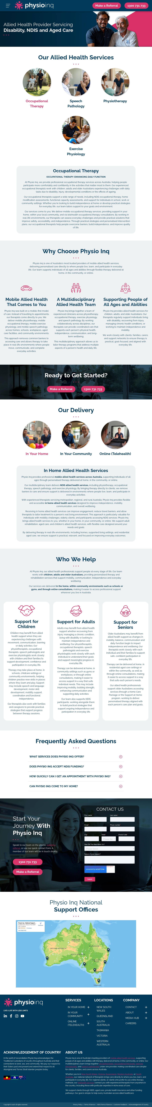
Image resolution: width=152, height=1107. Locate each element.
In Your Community (75, 1014)
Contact (131, 1007)
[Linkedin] (5, 1016)
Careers (131, 1023)
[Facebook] (11, 1016)
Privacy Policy (77, 1104)
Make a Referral (106, 5)
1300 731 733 (93, 389)
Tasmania (103, 1030)
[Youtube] (22, 1016)
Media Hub (132, 1018)
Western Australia (103, 1043)
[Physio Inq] (34, 5)
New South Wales (104, 1009)
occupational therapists (124, 1064)
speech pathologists (90, 1067)
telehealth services (86, 1083)
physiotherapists (106, 1064)
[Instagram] (17, 1016)
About (130, 1012)
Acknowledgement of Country (138, 1104)
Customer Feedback (120, 1104)
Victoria (102, 1035)
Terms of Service (89, 1104)
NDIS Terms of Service (104, 1104)
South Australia (103, 1023)
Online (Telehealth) (76, 1023)
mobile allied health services (122, 1058)
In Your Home (76, 1007)
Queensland (105, 1016)
